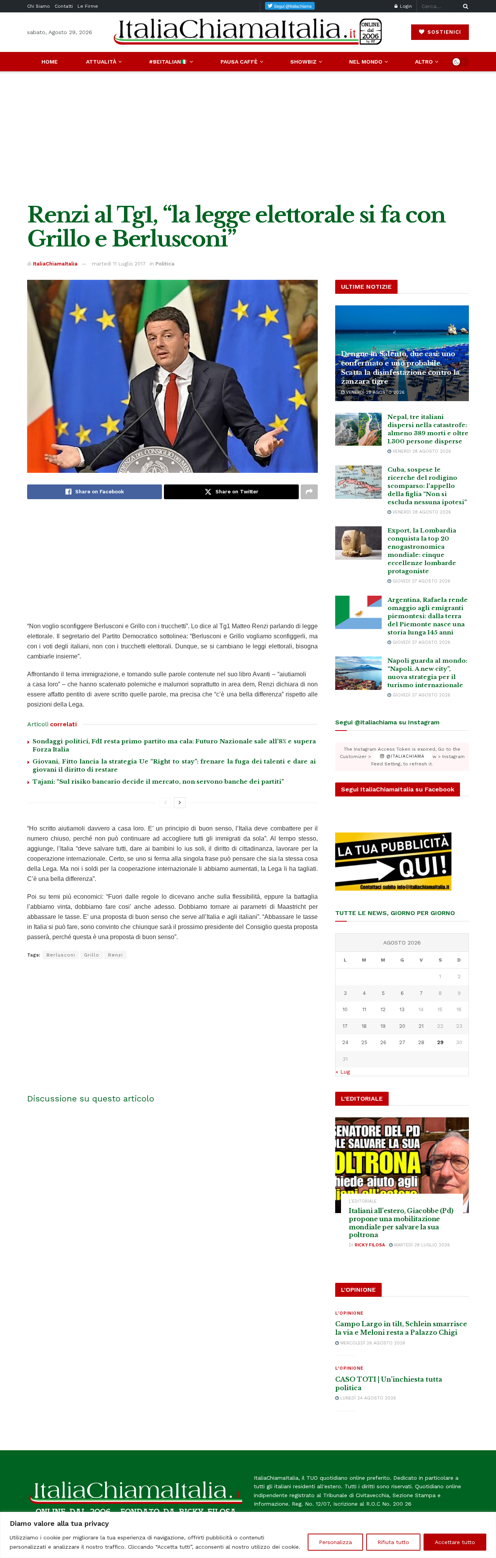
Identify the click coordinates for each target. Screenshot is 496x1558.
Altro (424, 62)
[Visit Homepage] (248, 32)
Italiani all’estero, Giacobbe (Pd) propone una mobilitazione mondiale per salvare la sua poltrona (401, 1223)
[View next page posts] (180, 802)
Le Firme (88, 6)
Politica (164, 264)
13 (402, 1009)
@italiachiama (404, 756)
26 (383, 1042)
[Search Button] (464, 6)
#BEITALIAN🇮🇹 (168, 62)
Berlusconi (60, 955)
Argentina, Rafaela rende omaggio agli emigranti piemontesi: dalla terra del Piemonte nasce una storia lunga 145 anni (428, 616)
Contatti (64, 6)
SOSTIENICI (443, 32)
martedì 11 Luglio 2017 (119, 264)
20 (402, 1026)
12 (383, 1009)
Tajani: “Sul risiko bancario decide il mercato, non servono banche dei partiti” (158, 781)
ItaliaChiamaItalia (55, 264)
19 (383, 1026)
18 (364, 1026)
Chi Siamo (38, 6)
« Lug (343, 1072)
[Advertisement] (248, 137)
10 (345, 1009)
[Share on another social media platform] (309, 491)
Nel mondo (365, 62)
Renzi (115, 955)
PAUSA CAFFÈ (239, 62)
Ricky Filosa (370, 1245)
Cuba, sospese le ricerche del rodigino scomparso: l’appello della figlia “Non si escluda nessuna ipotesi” (427, 486)
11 (364, 1009)
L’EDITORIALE (363, 1201)
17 (345, 1026)
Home (49, 62)
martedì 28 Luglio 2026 (421, 1245)
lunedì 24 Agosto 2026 (367, 1398)
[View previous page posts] (165, 802)
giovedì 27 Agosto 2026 (420, 581)
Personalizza (335, 1542)
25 (364, 1042)
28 (421, 1042)
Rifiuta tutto (393, 1542)
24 (345, 1042)
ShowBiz (303, 62)
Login (405, 6)
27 (402, 1042)
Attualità (101, 62)
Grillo (91, 955)
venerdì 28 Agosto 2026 (374, 392)
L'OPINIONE (349, 1313)
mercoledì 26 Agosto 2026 (372, 1343)
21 (421, 1026)
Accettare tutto (455, 1542)
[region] (248, 1535)
